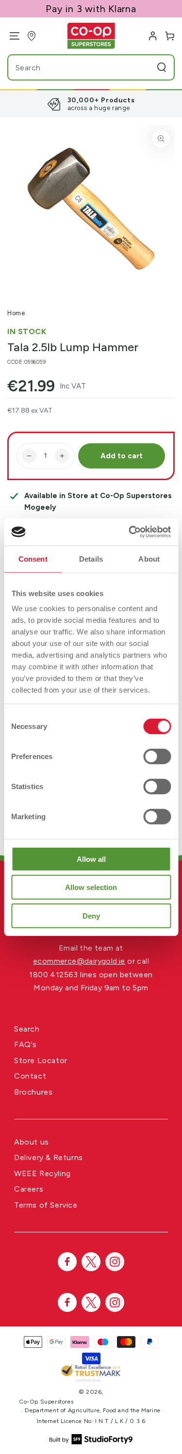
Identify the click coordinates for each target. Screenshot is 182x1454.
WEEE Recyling (42, 1173)
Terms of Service (46, 1205)
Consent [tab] (33, 558)
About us (31, 1142)
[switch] (157, 756)
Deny (91, 915)
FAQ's (25, 1044)
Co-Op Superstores (46, 1401)
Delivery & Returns (48, 1157)
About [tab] (149, 558)
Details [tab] (91, 558)
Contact (30, 1076)
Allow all (91, 859)
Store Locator (40, 1060)
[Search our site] (161, 67)
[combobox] (73, 67)
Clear (143, 67)
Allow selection (91, 887)
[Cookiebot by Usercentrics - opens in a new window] (129, 532)
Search (27, 1029)
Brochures (33, 1092)
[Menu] (11, 36)
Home (16, 313)
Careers (28, 1189)
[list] (91, 103)
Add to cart (121, 456)
